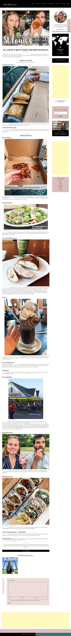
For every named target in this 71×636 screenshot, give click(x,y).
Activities (44, 3)
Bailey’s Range (9, 541)
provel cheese (12, 198)
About (33, 3)
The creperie (5, 534)
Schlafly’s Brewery (40, 540)
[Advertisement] (60, 81)
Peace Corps (50, 3)
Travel (38, 3)
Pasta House (5, 232)
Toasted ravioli (5, 124)
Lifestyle (57, 3)
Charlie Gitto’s (32, 373)
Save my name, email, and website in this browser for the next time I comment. (25, 600)
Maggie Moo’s (5, 470)
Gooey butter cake (6, 129)
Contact (63, 3)
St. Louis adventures (26, 54)
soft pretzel (14, 364)
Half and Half (18, 541)
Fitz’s (3, 356)
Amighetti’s (16, 373)
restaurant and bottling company (13, 356)
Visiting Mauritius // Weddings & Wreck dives (60, 134)
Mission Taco (5, 527)
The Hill (3, 372)
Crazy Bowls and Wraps (31, 540)
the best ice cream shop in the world (37, 423)
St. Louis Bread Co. (6, 287)
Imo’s (35, 197)
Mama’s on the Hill (23, 373)
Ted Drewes (4, 421)
